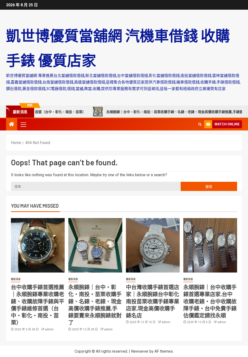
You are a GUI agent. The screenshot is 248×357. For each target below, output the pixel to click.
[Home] (11, 124)
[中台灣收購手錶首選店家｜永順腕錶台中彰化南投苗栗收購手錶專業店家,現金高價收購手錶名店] (153, 245)
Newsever (139, 351)
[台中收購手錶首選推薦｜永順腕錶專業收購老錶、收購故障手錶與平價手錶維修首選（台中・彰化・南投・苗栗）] (38, 245)
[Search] (200, 124)
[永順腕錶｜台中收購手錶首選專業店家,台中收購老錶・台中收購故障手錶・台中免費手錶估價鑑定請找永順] (210, 245)
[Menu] (23, 124)
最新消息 (16, 279)
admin (49, 329)
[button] (23, 124)
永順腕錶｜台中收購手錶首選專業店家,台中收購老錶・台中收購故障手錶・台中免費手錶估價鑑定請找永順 (210, 301)
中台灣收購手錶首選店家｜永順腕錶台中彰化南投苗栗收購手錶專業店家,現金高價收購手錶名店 (152, 301)
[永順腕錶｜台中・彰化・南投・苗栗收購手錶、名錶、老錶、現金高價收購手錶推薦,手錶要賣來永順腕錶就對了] (95, 245)
